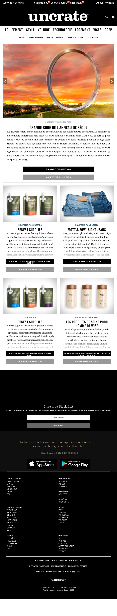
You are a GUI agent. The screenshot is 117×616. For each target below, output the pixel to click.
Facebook (63, 517)
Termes (62, 551)
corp (108, 29)
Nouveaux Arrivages (12, 510)
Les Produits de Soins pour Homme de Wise (87, 323)
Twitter (62, 512)
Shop (21, 37)
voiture (44, 29)
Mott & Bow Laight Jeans (87, 229)
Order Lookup (11, 526)
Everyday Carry (76, 37)
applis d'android (55, 37)
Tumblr (62, 522)
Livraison (12, 520)
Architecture (64, 122)
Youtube (62, 520)
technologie (62, 29)
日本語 (9, 546)
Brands (11, 515)
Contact (62, 543)
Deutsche (12, 543)
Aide (9, 530)
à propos (62, 539)
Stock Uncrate (30, 317)
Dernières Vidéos (63, 482)
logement (82, 29)
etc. (9, 494)
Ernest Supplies (30, 229)
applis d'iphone (35, 37)
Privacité (63, 548)
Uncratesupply (59, 3)
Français (105, 3)
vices (97, 29)
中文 (9, 548)
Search (106, 17)
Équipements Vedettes (30, 225)
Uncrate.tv (75, 560)
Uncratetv (76, 3)
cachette (93, 37)
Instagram (63, 515)
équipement (14, 29)
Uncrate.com (42, 560)
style (30, 29)
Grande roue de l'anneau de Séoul (59, 127)
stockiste (63, 502)
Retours (11, 517)
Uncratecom (41, 3)
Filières (62, 486)
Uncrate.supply (59, 560)
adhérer (11, 522)
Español (11, 538)
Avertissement (66, 546)
